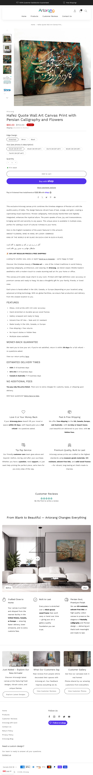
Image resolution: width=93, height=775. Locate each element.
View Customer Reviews (46, 691)
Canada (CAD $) (8, 767)
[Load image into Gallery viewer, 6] (7, 90)
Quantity (10, 159)
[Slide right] (7, 97)
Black (33, 139)
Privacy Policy (7, 735)
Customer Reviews (50, 16)
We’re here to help (31, 396)
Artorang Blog (7, 739)
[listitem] (32, 2)
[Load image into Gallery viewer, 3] (7, 59)
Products (34, 16)
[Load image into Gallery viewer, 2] (7, 49)
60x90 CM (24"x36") (73, 149)
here (27, 356)
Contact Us (67, 16)
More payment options (46, 188)
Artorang (10, 111)
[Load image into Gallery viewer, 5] (7, 80)
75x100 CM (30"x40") (16, 153)
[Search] (86, 11)
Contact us (6, 755)
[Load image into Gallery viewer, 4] (7, 69)
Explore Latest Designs (15, 694)
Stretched (12, 139)
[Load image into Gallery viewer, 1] (7, 38)
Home (24, 16)
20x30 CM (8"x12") (15, 149)
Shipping (9, 128)
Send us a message (47, 259)
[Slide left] (7, 31)
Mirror (23, 139)
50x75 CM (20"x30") (53, 149)
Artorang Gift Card (9, 723)
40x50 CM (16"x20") (34, 149)
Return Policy (7, 731)
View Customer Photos (77, 691)
